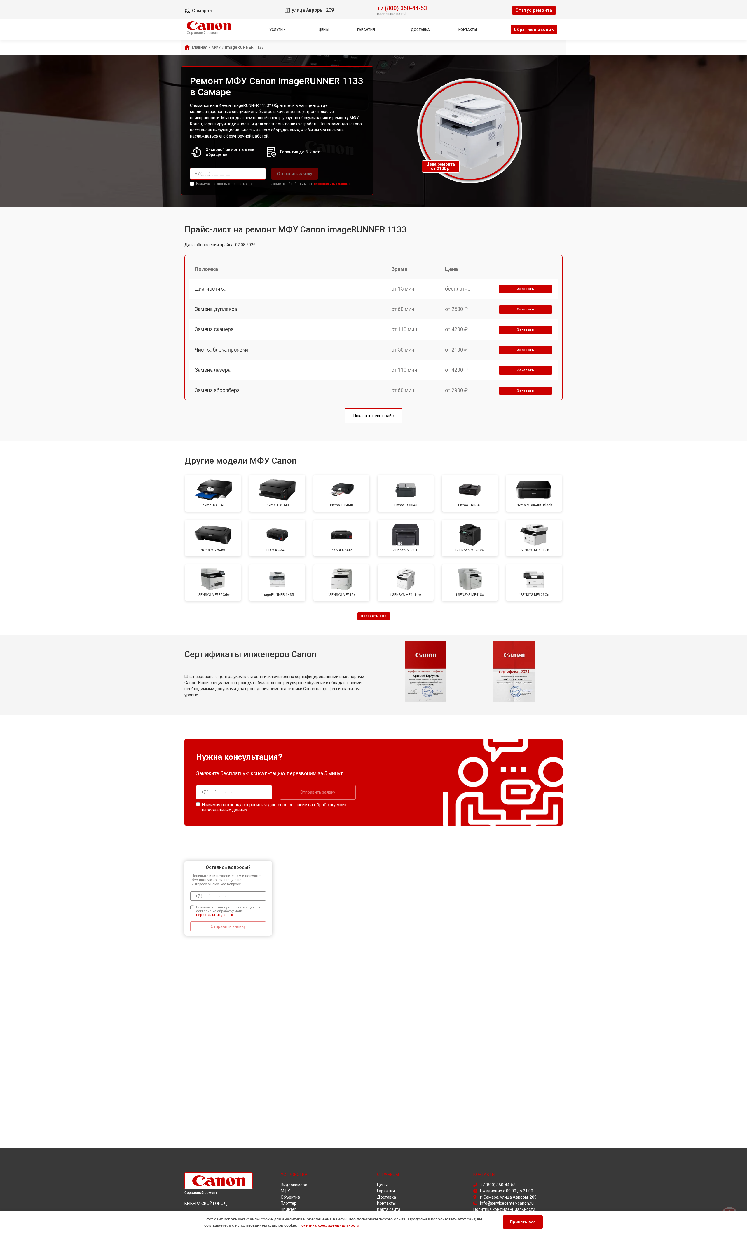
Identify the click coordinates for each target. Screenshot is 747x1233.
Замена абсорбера (217, 390)
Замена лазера (213, 370)
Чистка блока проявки (221, 350)
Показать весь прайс (373, 415)
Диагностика (210, 289)
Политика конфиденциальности (329, 1225)
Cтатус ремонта (534, 10)
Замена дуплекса (216, 309)
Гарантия (366, 30)
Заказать (525, 289)
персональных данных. (332, 184)
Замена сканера (214, 329)
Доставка (420, 30)
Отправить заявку (294, 173)
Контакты (467, 30)
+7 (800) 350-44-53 (402, 8)
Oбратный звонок (534, 29)
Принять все (523, 1222)
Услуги (276, 30)
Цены (324, 30)
